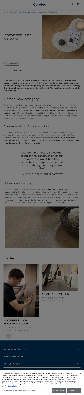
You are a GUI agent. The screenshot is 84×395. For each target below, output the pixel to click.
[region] (42, 382)
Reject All (73, 390)
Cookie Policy (13, 386)
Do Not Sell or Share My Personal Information (19, 390)
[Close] (80, 373)
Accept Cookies (59, 390)
